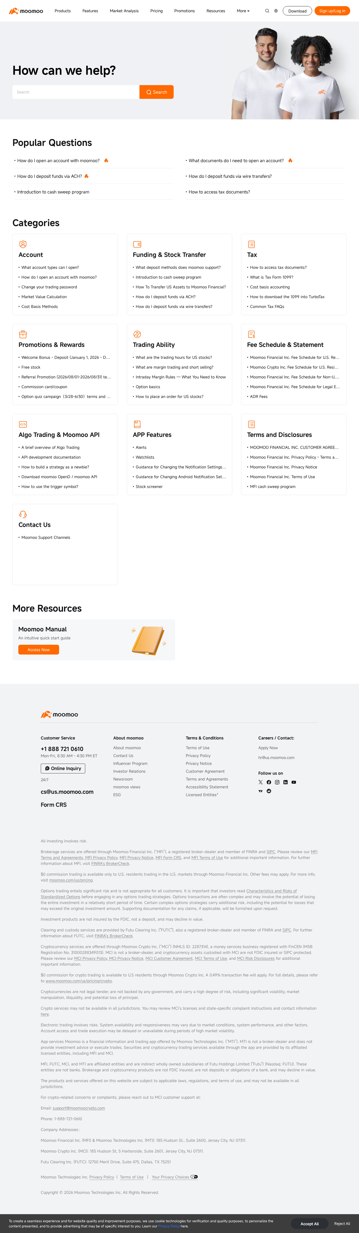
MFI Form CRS (168, 857)
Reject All (342, 1223)
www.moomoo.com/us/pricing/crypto (79, 981)
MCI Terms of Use (211, 958)
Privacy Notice (199, 763)
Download (297, 11)
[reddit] (269, 791)
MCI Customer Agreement (169, 958)
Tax (252, 255)
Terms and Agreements (207, 779)
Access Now (39, 649)
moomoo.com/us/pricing (71, 880)
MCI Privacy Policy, (91, 958)
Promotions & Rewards (51, 345)
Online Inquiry (66, 768)
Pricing (156, 10)
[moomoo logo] (26, 11)
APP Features (152, 435)
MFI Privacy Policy (100, 857)
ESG (117, 794)
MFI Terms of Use (207, 857)
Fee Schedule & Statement (285, 345)
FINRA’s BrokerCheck (110, 863)
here (45, 1014)
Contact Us (35, 525)
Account (31, 255)
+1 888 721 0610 (62, 748)
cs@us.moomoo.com (67, 791)
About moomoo (127, 747)
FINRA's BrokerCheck (114, 936)
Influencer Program (130, 763)
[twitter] (260, 782)
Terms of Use (198, 747)
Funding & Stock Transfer (169, 255)
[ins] (277, 782)
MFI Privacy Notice (136, 857)
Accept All (310, 1223)
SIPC (271, 851)
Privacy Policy (169, 1226)
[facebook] (269, 782)
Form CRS (54, 804)
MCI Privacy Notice (126, 958)
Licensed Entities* (202, 794)
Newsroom (123, 779)
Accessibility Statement (207, 787)
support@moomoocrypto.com (79, 1108)
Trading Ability (154, 345)
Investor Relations (129, 771)
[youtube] (294, 782)
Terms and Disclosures (279, 435)
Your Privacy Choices (171, 1177)
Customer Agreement (205, 771)
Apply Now (268, 747)
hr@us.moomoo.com (276, 757)
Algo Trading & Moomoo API (59, 435)
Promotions (184, 10)
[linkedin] (285, 782)
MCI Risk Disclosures (256, 958)
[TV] (260, 791)
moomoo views (126, 787)
